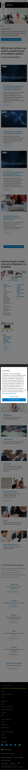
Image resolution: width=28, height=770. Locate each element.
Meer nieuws (14, 246)
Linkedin (15, 745)
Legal (2, 715)
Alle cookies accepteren (14, 399)
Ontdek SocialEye (13, 606)
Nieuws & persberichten (7, 694)
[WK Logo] (6, 749)
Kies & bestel (13, 668)
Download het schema (6, 348)
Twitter (11, 745)
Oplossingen (4, 701)
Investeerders (4, 725)
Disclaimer (12, 763)
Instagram (7, 745)
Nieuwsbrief (4, 737)
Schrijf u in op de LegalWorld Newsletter (11, 39)
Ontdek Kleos (13, 638)
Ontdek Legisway (13, 654)
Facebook (2, 745)
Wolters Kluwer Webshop (7, 732)
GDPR (18, 763)
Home (6, 685)
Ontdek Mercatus (13, 622)
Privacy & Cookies (18, 757)
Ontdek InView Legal (12, 591)
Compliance (4, 712)
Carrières (3, 722)
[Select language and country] (25, 1)
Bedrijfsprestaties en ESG (7, 709)
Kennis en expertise (5, 719)
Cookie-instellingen (14, 396)
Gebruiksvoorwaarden (6, 757)
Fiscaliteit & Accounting (6, 706)
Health (2, 704)
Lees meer (6, 105)
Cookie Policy (4, 763)
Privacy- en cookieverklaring (9, 393)
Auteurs (3, 734)
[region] (14, 385)
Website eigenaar (5, 727)
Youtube (20, 745)
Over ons (3, 691)
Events (2, 697)
